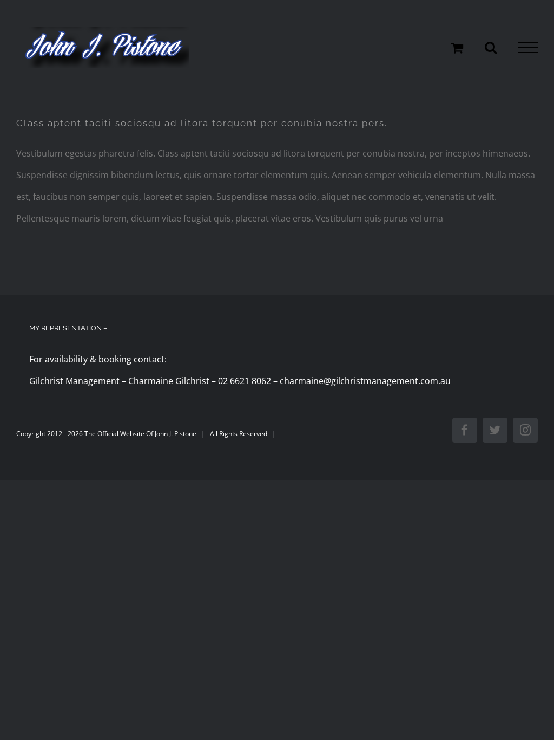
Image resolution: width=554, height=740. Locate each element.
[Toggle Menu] (528, 48)
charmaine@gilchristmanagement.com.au (365, 381)
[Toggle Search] (491, 47)
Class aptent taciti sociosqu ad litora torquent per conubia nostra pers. (201, 123)
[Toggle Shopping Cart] (457, 47)
